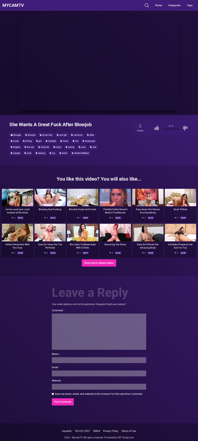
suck (28, 153)
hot (76, 141)
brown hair (47, 135)
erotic (16, 141)
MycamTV (13, 5)
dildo (91, 135)
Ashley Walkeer (81, 153)
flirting (28, 141)
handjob (52, 141)
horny (65, 141)
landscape (90, 141)
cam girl (63, 135)
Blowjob (17, 135)
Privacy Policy (110, 431)
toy (53, 153)
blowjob (31, 135)
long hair (44, 147)
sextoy (71, 147)
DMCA (96, 431)
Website (56, 380)
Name (56, 354)
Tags (190, 5)
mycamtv (67, 431)
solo (94, 147)
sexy (83, 147)
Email (56, 367)
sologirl (16, 153)
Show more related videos (99, 262)
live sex (30, 147)
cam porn (78, 135)
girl (40, 141)
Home (158, 5)
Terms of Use (128, 431)
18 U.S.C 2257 (82, 431)
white (64, 153)
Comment (58, 310)
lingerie (16, 147)
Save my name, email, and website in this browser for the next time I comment (98, 393)
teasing (41, 153)
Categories (174, 5)
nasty (58, 147)
